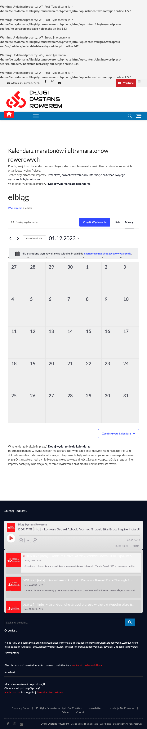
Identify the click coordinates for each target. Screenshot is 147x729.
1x (28, 540)
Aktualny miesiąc (34, 238)
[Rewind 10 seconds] (21, 540)
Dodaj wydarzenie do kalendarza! (69, 183)
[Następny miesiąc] (18, 238)
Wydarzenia (15, 207)
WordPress (105, 723)
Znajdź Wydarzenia (94, 222)
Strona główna (20, 708)
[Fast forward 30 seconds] (35, 540)
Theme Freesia (91, 723)
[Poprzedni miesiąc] (10, 238)
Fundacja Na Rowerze (121, 708)
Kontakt (80, 712)
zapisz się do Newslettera (87, 665)
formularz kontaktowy (50, 692)
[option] (73, 562)
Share (136, 546)
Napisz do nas (12, 692)
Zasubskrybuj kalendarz (116, 433)
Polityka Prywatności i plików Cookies (59, 708)
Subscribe (121, 546)
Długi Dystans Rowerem (55, 723)
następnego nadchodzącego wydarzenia (107, 253)
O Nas (65, 712)
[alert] (73, 253)
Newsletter (95, 708)
